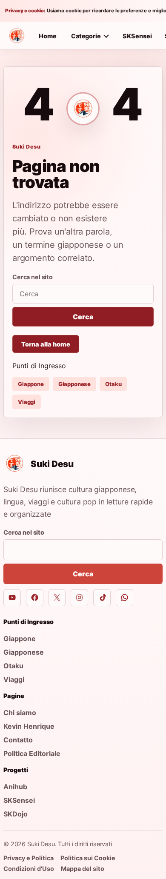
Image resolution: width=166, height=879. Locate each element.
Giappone (31, 384)
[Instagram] (79, 598)
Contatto (18, 740)
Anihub (15, 786)
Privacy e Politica (28, 858)
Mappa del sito (82, 868)
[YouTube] (12, 598)
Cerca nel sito (32, 277)
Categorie (86, 36)
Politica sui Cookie (87, 858)
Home (48, 36)
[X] (57, 598)
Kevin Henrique (28, 726)
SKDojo (15, 814)
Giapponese (74, 384)
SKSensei (137, 36)
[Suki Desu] (16, 36)
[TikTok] (102, 598)
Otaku (113, 384)
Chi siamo (19, 712)
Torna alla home (45, 344)
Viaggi (26, 401)
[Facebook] (34, 598)
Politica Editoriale (31, 753)
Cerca (83, 316)
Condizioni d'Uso (28, 868)
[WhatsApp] (124, 598)
